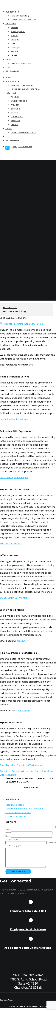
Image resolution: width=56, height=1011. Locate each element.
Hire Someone (12, 140)
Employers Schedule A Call (28, 911)
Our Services (12, 81)
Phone (8, 836)
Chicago (15, 109)
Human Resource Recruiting (25, 89)
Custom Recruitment (16, 816)
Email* (8, 833)
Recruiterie (8, 311)
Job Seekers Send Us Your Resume (28, 947)
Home (8, 77)
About (8, 128)
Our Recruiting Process (23, 132)
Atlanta (15, 105)
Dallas (14, 113)
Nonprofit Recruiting (22, 85)
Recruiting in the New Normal (27, 771)
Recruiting (20, 311)
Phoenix (15, 97)
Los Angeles (17, 117)
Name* (8, 829)
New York (15, 121)
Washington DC (19, 101)
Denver (14, 125)
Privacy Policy (6, 1000)
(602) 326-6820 (32, 975)
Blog (7, 136)
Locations (10, 93)
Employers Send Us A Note (28, 929)
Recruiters (5, 771)
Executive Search (14, 804)
